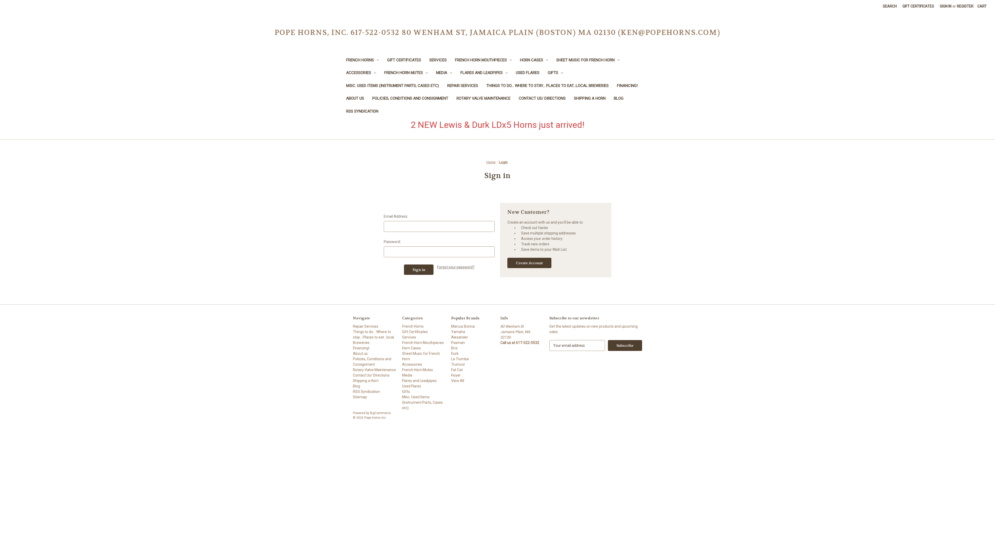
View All (457, 381)
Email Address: (396, 216)
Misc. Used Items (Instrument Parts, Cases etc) (392, 85)
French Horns (360, 60)
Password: (392, 242)
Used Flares (527, 72)
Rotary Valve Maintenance (483, 98)
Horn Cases (531, 60)
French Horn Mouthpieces (481, 60)
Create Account (529, 263)
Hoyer (456, 375)
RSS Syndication (362, 111)
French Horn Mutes (403, 72)
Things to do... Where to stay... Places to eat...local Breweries (547, 85)
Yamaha (458, 332)
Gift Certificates (918, 6)
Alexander (459, 337)
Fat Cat (457, 370)
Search (890, 6)
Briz (454, 348)
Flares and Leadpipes (481, 72)
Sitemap (360, 397)
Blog (618, 98)
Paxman (458, 343)
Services (438, 60)
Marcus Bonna (463, 326)
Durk (455, 353)
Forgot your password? (455, 267)
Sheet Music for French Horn (585, 60)
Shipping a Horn (590, 98)
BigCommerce (380, 413)
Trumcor (458, 364)
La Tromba (460, 359)
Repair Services (462, 85)
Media (441, 72)
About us (355, 98)
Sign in (945, 6)
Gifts (553, 72)
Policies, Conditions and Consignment (410, 98)
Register (965, 6)
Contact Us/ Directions (542, 98)
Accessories (358, 72)
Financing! (627, 85)
